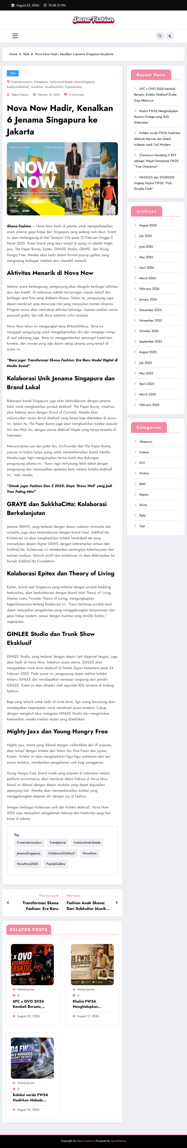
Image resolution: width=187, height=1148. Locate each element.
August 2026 (148, 225)
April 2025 (146, 383)
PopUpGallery (73, 87)
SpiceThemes (118, 1141)
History (144, 473)
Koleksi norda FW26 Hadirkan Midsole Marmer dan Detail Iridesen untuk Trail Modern (30, 1097)
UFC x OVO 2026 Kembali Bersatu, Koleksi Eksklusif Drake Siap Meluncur (28, 1004)
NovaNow (37, 87)
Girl (142, 462)
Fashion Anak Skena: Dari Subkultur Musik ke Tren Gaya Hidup (86, 906)
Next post (73, 896)
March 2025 (147, 394)
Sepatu (143, 494)
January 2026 (148, 299)
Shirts (143, 505)
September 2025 (150, 341)
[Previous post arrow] (8, 902)
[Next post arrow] (116, 902)
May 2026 (146, 257)
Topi (142, 526)
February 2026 (149, 288)
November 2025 (150, 320)
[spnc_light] (170, 35)
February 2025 (149, 404)
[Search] (159, 35)
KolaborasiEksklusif (18, 87)
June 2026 (146, 246)
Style (13, 73)
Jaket (142, 483)
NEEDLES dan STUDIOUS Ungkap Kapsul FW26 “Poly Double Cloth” (154, 183)
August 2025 (148, 352)
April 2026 (146, 267)
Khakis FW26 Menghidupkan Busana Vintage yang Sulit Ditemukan (91, 1004)
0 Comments (76, 95)
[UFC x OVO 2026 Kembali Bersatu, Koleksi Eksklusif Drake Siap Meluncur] (32, 964)
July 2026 (145, 235)
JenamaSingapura (84, 82)
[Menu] (15, 36)
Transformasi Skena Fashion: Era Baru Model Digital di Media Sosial (37, 906)
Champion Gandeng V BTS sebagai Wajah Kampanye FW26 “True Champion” (156, 161)
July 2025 (145, 362)
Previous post (48, 896)
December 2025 (150, 310)
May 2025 (146, 373)
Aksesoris (145, 441)
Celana (144, 452)
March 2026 (147, 278)
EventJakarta (41, 82)
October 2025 (149, 331)
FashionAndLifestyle (61, 82)
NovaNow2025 (54, 87)
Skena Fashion (20, 95)
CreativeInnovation (21, 82)
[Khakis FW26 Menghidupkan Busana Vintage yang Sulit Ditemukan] (92, 964)
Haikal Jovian (26, 989)
